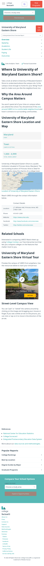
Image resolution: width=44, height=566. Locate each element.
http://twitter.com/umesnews (23, 225)
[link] (22, 39)
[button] (39, 28)
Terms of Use (6, 546)
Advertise (4, 532)
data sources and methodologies (27, 444)
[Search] (24, 4)
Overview (5, 39)
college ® (10, 4)
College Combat (12, 242)
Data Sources (6, 527)
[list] (22, 39)
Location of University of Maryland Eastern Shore (21, 191)
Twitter (4, 536)
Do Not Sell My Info (8, 554)
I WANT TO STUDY (10, 483)
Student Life (6, 49)
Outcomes (6, 56)
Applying (5, 43)
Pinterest (5, 539)
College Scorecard (10, 436)
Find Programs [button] (36, 4)
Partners (4, 534)
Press (3, 519)
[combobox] (24, 4)
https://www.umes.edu (21, 217)
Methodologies (6, 529)
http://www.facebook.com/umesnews (26, 221)
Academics (6, 46)
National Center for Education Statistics (18, 433)
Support (4, 524)
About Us (4, 517)
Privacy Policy (6, 549)
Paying (4, 52)
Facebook (5, 541)
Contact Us (5, 522)
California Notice (7, 551)
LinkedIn (5, 544)
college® (6, 513)
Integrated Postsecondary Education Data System (22, 439)
